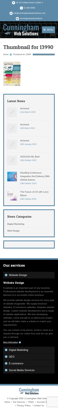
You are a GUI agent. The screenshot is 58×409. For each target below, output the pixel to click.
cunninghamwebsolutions (31, 18)
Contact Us (39, 405)
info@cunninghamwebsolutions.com (29, 13)
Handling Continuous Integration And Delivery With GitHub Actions (35, 176)
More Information (10, 342)
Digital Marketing (15, 224)
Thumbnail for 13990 (22, 54)
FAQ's (31, 402)
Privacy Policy (24, 405)
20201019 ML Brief (29, 156)
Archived (24, 108)
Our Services (19, 402)
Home (6, 54)
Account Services (45, 402)
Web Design (13, 230)
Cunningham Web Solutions (38, 398)
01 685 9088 (29, 8)
